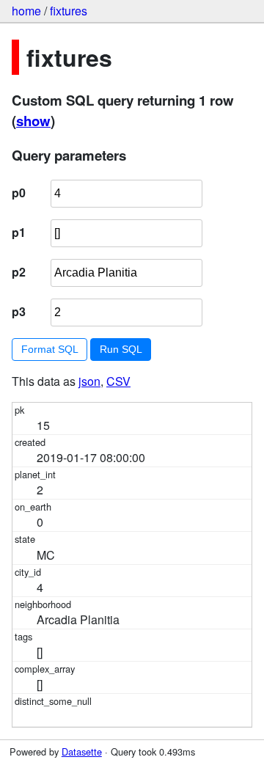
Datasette (82, 751)
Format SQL (49, 349)
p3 (19, 311)
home (26, 10)
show (33, 121)
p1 (19, 232)
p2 (19, 271)
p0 (19, 192)
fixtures (68, 10)
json (89, 381)
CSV (118, 381)
